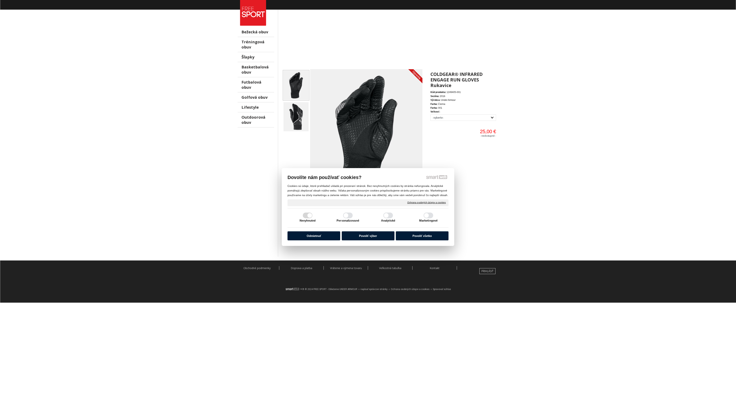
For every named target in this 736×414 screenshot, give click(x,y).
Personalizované (348, 220)
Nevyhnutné (308, 220)
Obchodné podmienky (257, 268)
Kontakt (434, 268)
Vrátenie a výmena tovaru (346, 268)
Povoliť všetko (422, 235)
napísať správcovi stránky (374, 289)
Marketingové (428, 220)
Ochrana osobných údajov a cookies (426, 202)
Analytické (388, 220)
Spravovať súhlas (442, 289)
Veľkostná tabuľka (390, 268)
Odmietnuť (314, 235)
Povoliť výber (368, 235)
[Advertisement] (390, 42)
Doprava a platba (301, 268)
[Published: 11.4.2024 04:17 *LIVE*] (302, 289)
